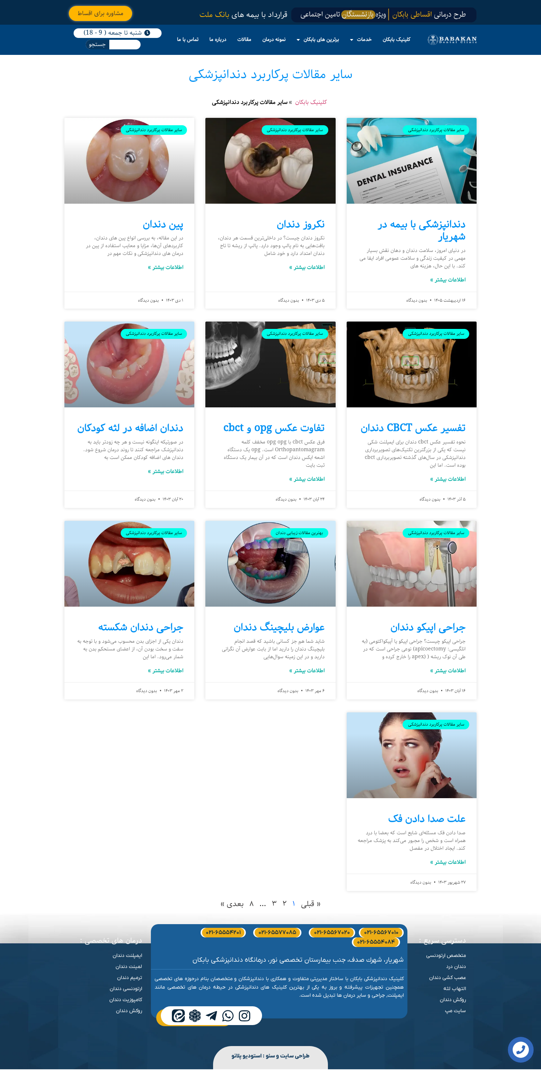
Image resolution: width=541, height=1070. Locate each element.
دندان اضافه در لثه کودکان (130, 428)
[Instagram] (244, 1015)
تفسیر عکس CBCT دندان (413, 428)
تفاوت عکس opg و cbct (274, 428)
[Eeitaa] (178, 1015)
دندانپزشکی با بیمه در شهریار (422, 230)
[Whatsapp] (228, 1015)
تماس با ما (187, 39)
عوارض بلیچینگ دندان (279, 627)
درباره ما (217, 39)
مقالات (244, 39)
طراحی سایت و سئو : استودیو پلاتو (270, 1056)
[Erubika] (194, 1015)
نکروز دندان (301, 224)
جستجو (97, 44)
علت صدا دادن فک (427, 819)
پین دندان (163, 224)
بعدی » (232, 904)
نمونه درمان (274, 39)
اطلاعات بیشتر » (448, 280)
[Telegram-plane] (211, 1015)
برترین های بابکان (321, 39)
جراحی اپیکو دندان (428, 627)
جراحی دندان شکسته (140, 627)
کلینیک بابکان (397, 39)
